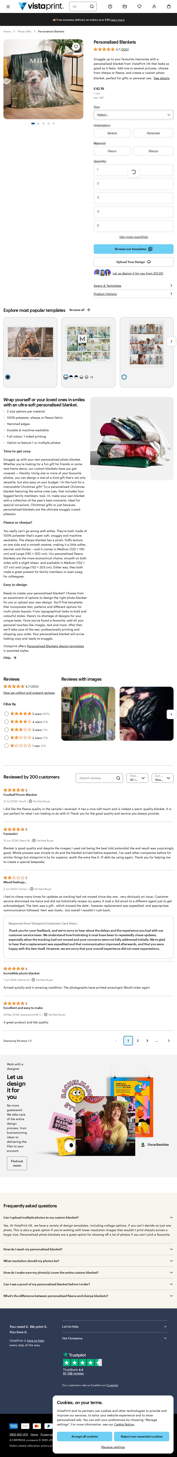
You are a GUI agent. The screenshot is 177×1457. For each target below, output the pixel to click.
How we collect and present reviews (29, 692)
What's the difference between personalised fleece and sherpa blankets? (55, 1296)
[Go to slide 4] (48, 123)
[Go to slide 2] (38, 123)
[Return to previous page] (116, 1040)
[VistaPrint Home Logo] (41, 6)
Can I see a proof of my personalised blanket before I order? (46, 1284)
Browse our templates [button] (130, 249)
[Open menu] (8, 6)
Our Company (72, 1338)
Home (7, 31)
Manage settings (113, 1447)
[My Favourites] (139, 6)
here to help (35, 1340)
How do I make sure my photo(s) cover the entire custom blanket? (50, 1272)
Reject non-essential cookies (142, 1436)
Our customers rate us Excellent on (90, 1385)
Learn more (118, 19)
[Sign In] (154, 6)
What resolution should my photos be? (31, 1261)
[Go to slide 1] (33, 123)
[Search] (92, 6)
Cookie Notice (124, 1424)
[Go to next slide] (81, 79)
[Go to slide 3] (43, 123)
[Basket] (169, 6)
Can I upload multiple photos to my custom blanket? (41, 1217)
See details (162, 78)
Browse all (77, 310)
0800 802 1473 (18, 1434)
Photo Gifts (24, 31)
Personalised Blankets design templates (55, 646)
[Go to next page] (169, 1040)
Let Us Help (70, 1326)
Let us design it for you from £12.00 (138, 273)
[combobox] (80, 6)
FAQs (7, 658)
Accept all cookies (84, 1436)
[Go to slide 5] (53, 123)
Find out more (17, 1163)
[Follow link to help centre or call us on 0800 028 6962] (110, 6)
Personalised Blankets (51, 31)
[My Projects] (125, 6)
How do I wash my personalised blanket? (32, 1249)
